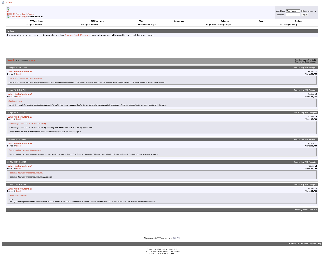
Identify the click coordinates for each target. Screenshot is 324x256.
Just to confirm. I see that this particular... (25, 150)
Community (178, 21)
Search (262, 21)
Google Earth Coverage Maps (218, 25)
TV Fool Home (36, 21)
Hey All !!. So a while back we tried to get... (26, 78)
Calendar (225, 21)
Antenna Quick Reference (77, 35)
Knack (18, 74)
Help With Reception (309, 67)
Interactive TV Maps (147, 25)
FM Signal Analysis (89, 25)
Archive (312, 244)
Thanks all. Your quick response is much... (26, 173)
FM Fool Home (97, 21)
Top (319, 244)
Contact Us (294, 244)
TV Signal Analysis (34, 25)
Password (280, 15)
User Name (280, 11)
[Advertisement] (162, 48)
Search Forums (28, 14)
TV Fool (16, 14)
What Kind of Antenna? (18, 195)
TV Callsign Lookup (288, 25)
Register (298, 21)
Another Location (15, 101)
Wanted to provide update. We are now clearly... (28, 124)
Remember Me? (310, 11)
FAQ (141, 21)
